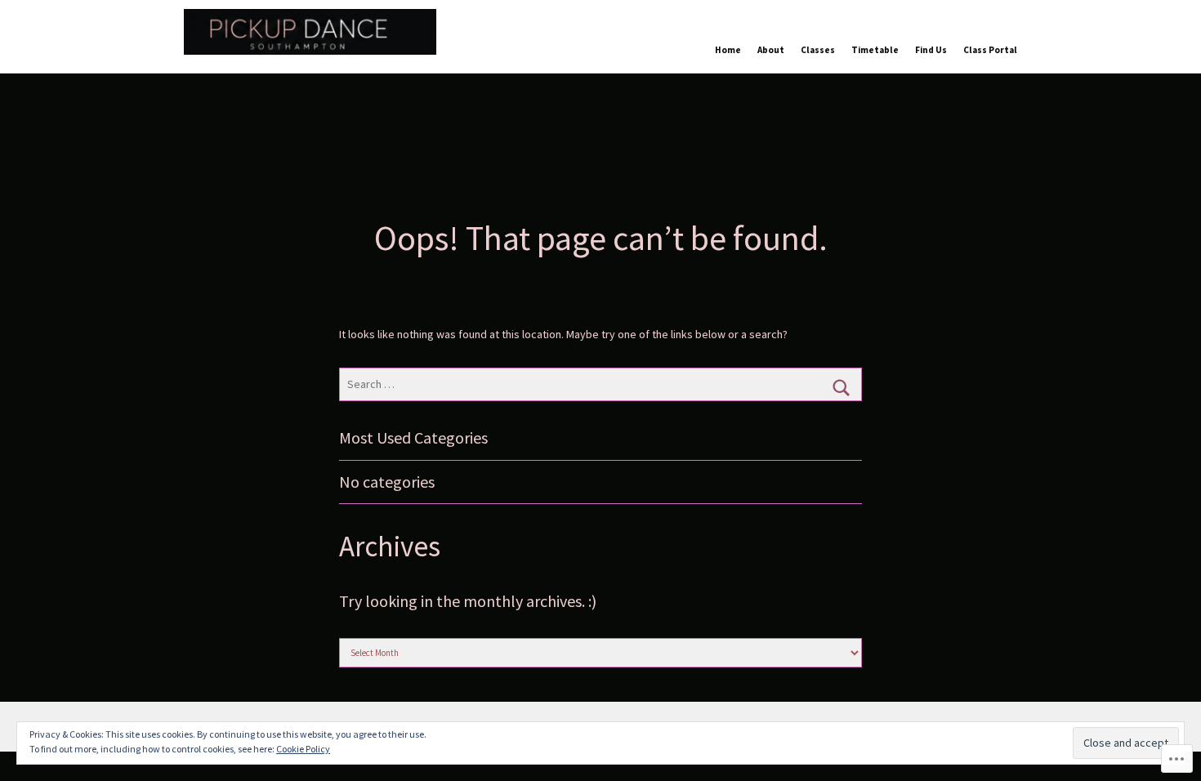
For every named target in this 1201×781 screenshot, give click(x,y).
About (770, 50)
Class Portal (990, 50)
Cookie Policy (303, 749)
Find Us (931, 50)
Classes (818, 50)
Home (728, 50)
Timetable (875, 50)
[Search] (841, 388)
